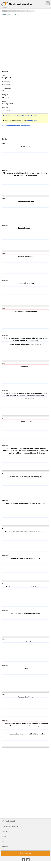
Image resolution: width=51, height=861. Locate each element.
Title (3, 75)
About (5, 836)
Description (6, 82)
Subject (5, 95)
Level (4, 101)
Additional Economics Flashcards (16, 126)
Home (4, 11)
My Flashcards (8, 821)
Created (5, 108)
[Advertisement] (25, 42)
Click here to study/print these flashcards (20, 116)
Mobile (5, 846)
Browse (5, 831)
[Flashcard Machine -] (16, 5)
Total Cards (6, 88)
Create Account (25, 853)
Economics (21, 11)
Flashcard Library (10, 826)
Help (4, 841)
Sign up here (32, 120)
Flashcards (12, 11)
